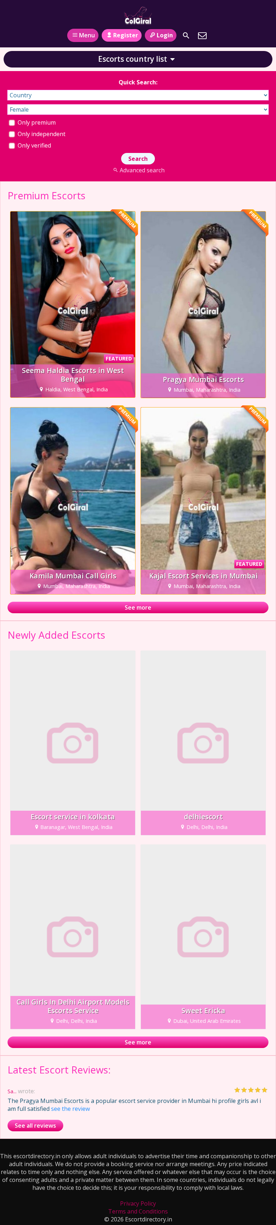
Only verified (33, 145)
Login (165, 35)
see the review (70, 1109)
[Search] (186, 35)
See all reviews (35, 1125)
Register (125, 35)
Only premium (36, 122)
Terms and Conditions (138, 1211)
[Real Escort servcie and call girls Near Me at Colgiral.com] (138, 15)
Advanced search (142, 170)
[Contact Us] (202, 35)
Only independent (40, 134)
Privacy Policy (138, 1203)
